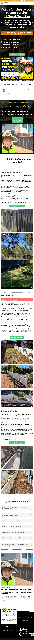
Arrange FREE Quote (17, 54)
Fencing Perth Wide (7, 628)
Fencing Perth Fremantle (8, 631)
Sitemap (26, 638)
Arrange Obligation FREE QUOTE (17, 120)
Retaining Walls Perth (23, 620)
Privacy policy (31, 638)
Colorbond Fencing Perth (24, 616)
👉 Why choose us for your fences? (17, 0)
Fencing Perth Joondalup (8, 630)
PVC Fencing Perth (23, 622)
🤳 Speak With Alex (17, 16)
